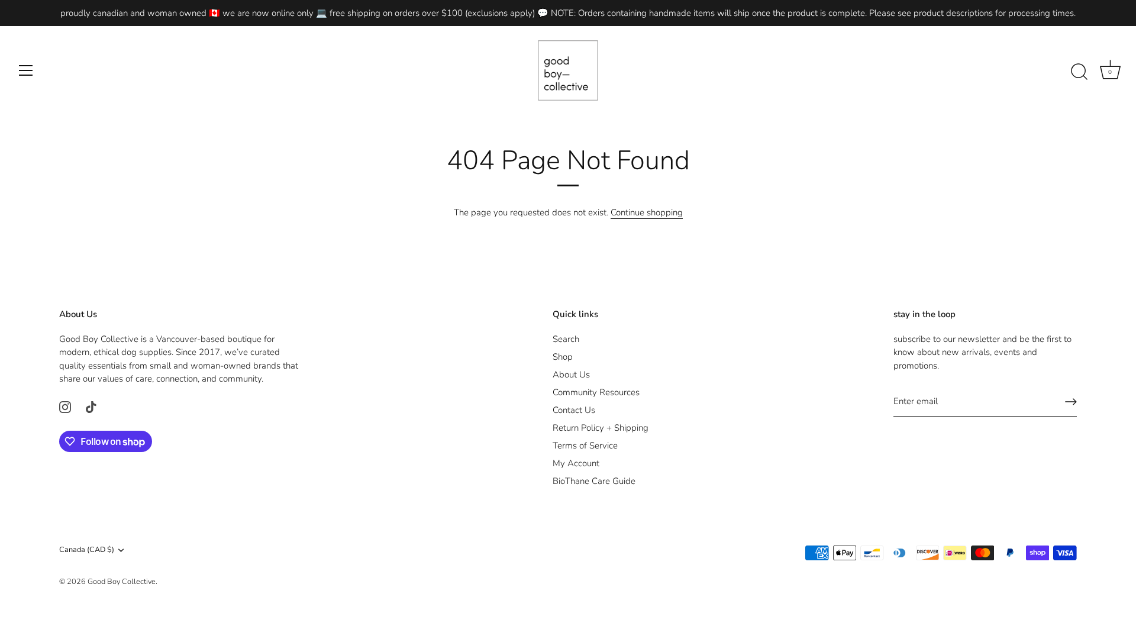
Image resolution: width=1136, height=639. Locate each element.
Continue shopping (647, 212)
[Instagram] (65, 406)
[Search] (1079, 72)
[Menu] (26, 70)
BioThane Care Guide (594, 481)
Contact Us (574, 410)
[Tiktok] (91, 406)
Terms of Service (585, 445)
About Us (571, 374)
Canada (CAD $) (86, 550)
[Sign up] (1071, 402)
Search (566, 339)
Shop (563, 357)
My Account (576, 463)
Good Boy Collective (122, 581)
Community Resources (596, 392)
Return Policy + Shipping (600, 428)
